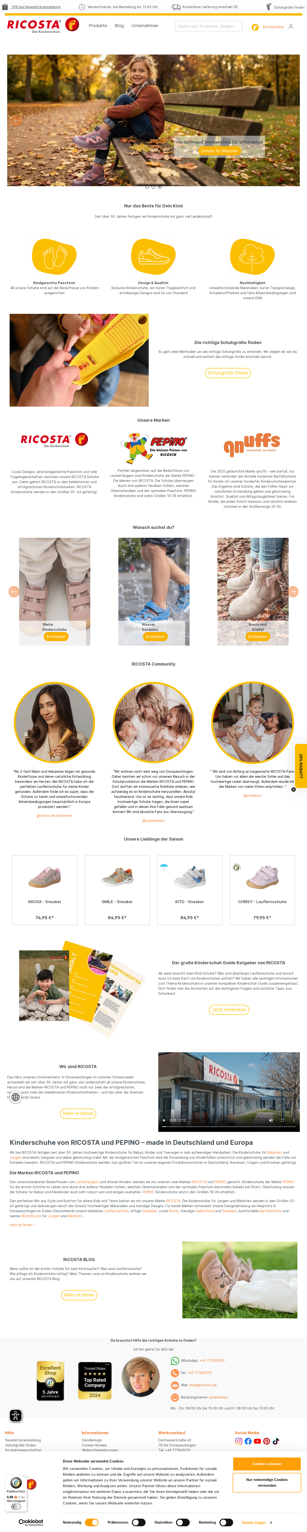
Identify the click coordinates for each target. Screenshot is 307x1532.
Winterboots (31, 1216)
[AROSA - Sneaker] (44, 877)
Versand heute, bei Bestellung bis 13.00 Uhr (122, 7)
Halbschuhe (204, 1211)
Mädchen (274, 1152)
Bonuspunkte (273, 27)
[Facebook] (248, 1441)
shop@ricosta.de (203, 1385)
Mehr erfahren (78, 1113)
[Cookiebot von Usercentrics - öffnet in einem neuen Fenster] (31, 1522)
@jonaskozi (252, 795)
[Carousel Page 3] (160, 187)
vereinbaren (218, 1397)
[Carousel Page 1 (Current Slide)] (147, 187)
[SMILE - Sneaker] (117, 877)
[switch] (139, 1522)
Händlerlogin (92, 1440)
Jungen (16, 1157)
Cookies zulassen (267, 1464)
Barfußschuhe (271, 1211)
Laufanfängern (87, 1182)
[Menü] (24, 1477)
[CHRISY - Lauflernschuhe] (262, 877)
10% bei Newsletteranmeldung (35, 7)
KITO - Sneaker (189, 901)
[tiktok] (275, 1441)
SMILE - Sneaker (117, 901)
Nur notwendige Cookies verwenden (267, 1482)
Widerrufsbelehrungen (100, 1450)
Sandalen (149, 1211)
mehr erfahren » (22, 1225)
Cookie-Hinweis (94, 1445)
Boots (174, 1211)
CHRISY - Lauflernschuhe (262, 901)
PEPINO (220, 1182)
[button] (301, 766)
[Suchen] (239, 26)
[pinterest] (266, 1441)
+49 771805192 (212, 1360)
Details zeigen (254, 1522)
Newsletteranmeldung (23, 1440)
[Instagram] (238, 1441)
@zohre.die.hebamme (54, 815)
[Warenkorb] (299, 24)
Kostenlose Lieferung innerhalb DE (209, 7)
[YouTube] (257, 1441)
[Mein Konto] (290, 26)
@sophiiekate (153, 821)
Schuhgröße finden (288, 7)
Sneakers (229, 1211)
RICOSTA (199, 1182)
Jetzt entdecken (229, 1009)
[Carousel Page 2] (153, 187)
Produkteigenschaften (23, 1450)
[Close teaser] (293, 789)
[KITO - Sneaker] (189, 877)
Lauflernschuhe (116, 1211)
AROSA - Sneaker (44, 901)
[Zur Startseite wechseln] (43, 25)
